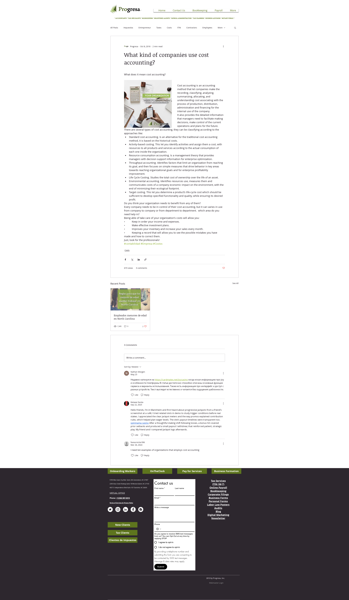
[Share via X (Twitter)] (132, 259)
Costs (169, 27)
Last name (179, 488)
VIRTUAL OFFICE (117, 493)
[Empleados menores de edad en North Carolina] (130, 299)
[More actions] (223, 46)
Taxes (158, 27)
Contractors (191, 27)
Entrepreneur (145, 27)
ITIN (179, 27)
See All (235, 283)
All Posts (114, 27)
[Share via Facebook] (125, 259)
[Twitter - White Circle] (110, 509)
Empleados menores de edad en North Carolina (130, 317)
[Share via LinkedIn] (138, 259)
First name (159, 488)
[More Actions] (223, 373)
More (220, 27)
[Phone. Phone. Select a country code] (158, 529)
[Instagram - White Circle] (117, 509)
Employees (207, 27)
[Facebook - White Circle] (133, 509)
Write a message (161, 507)
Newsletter (218, 518)
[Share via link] (145, 259)
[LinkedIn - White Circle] (125, 509)
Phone (157, 524)
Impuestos (128, 27)
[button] (235, 28)
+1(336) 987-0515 (123, 498)
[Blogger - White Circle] (140, 509)
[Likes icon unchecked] (132, 395)
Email (157, 498)
